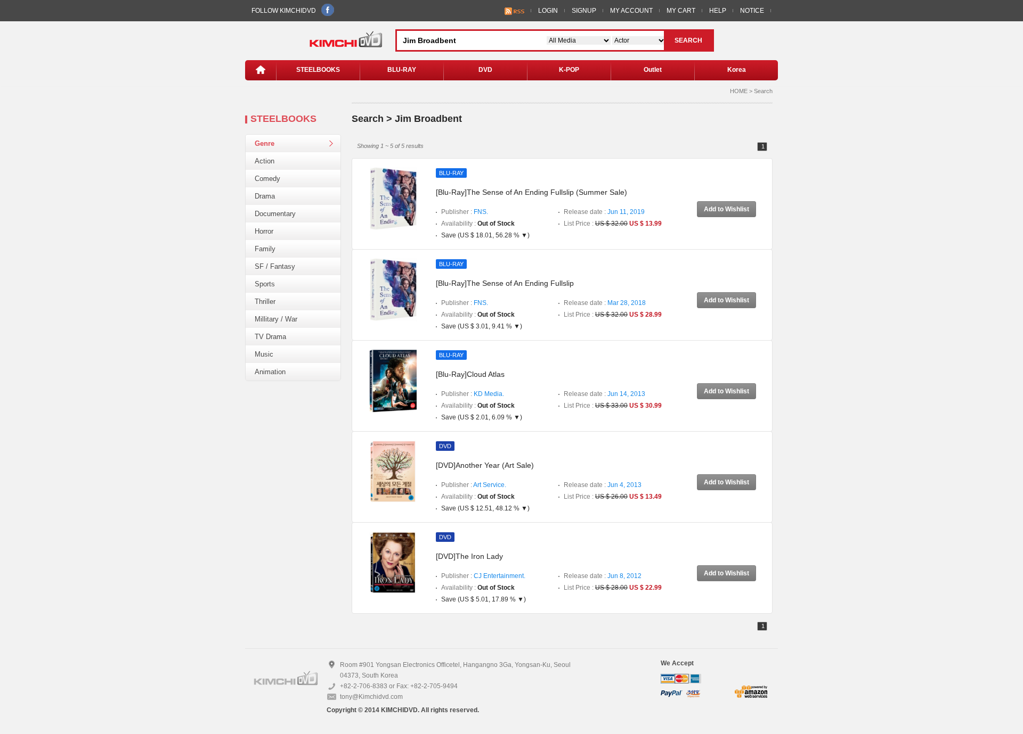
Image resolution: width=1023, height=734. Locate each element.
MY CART (681, 10)
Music (264, 354)
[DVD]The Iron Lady (469, 556)
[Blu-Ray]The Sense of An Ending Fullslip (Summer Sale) (531, 192)
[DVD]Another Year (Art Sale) (485, 465)
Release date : (604, 212)
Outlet (653, 69)
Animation (270, 372)
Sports (265, 284)
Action (264, 161)
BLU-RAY (401, 69)
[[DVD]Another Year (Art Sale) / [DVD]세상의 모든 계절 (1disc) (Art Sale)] (393, 471)
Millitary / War (276, 319)
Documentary (275, 214)
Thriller (265, 302)
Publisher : (464, 212)
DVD (485, 69)
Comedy (267, 179)
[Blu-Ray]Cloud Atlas (470, 374)
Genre (264, 143)
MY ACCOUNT (631, 10)
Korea (736, 69)
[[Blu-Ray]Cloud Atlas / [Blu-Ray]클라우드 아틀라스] (393, 380)
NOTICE (752, 10)
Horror (264, 231)
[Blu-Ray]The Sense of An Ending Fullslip (505, 283)
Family (265, 249)
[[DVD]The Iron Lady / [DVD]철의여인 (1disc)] (393, 562)
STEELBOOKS (318, 69)
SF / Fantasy (275, 266)
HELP (717, 10)
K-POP (569, 69)
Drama (265, 196)
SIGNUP (584, 10)
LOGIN (548, 10)
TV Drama (270, 337)
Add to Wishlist (726, 209)
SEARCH (688, 40)
